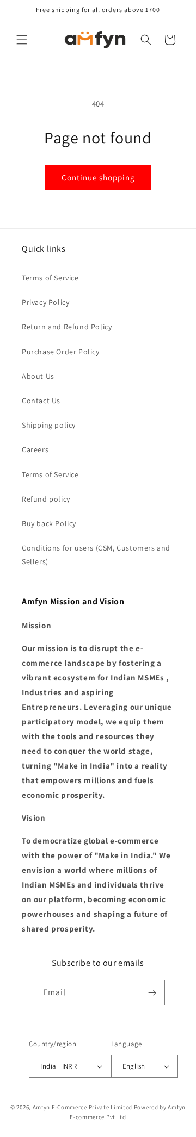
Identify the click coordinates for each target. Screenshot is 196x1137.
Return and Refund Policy (67, 327)
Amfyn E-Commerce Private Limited (82, 1107)
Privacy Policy (45, 302)
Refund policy (46, 499)
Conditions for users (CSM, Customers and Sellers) (96, 554)
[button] (22, 40)
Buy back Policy (49, 523)
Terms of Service (50, 278)
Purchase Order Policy (61, 352)
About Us (38, 376)
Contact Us (41, 400)
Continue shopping (98, 177)
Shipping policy (49, 425)
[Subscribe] (152, 992)
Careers (35, 449)
